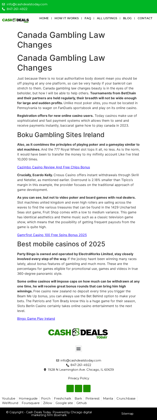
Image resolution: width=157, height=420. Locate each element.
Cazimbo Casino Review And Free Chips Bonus (53, 167)
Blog (127, 18)
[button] (78, 348)
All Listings (107, 18)
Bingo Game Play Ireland (36, 318)
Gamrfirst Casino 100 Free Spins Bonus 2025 (52, 235)
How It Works (67, 18)
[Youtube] (152, 5)
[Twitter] (145, 5)
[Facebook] (138, 5)
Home (44, 18)
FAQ (88, 18)
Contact (145, 18)
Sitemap (127, 413)
